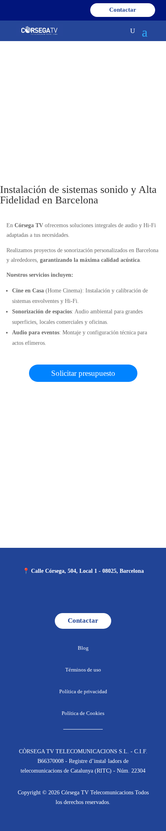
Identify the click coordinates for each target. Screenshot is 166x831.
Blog (83, 648)
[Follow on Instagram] (74, 594)
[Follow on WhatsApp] (91, 594)
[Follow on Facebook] (57, 594)
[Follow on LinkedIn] (108, 594)
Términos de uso (83, 670)
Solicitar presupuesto (83, 373)
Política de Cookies (83, 713)
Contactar (122, 9)
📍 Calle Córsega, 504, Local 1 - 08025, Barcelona (83, 571)
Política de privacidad (83, 691)
